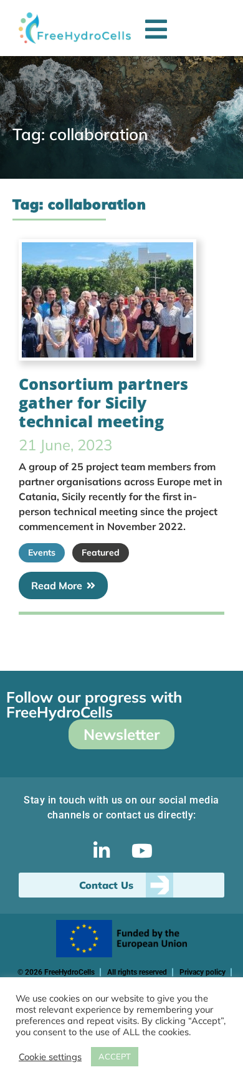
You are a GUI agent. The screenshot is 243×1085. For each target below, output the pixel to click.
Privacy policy (202, 972)
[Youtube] (142, 850)
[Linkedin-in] (101, 850)
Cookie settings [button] (50, 1057)
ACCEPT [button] (114, 1056)
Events (41, 552)
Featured (101, 552)
